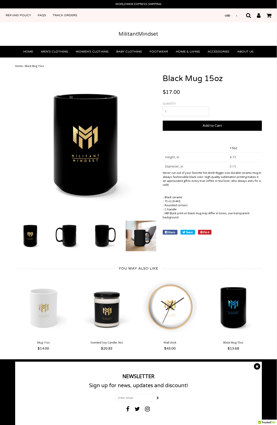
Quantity (169, 103)
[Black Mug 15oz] (30, 236)
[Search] (246, 15)
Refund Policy (18, 15)
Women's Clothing (92, 51)
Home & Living (188, 51)
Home (28, 51)
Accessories (218, 51)
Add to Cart (212, 125)
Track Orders (65, 15)
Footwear (159, 51)
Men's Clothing (54, 51)
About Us (245, 51)
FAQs (42, 15)
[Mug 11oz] (43, 307)
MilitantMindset (138, 34)
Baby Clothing (129, 51)
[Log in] (256, 15)
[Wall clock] (170, 307)
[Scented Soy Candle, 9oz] (106, 307)
